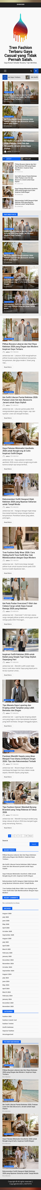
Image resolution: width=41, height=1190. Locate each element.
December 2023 (7, 1003)
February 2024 (7, 996)
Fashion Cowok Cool (9, 1020)
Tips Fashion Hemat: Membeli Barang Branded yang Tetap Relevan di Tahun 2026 (20, 792)
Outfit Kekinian (9, 140)
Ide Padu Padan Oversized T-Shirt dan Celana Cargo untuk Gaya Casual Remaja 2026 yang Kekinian (20, 589)
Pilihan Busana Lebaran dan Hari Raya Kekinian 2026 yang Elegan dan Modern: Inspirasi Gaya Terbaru (7, 167)
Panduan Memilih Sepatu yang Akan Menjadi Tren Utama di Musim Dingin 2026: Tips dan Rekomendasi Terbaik (20, 742)
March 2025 (6, 949)
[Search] (31, 71)
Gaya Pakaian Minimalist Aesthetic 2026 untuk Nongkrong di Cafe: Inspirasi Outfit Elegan (19, 146)
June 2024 (5, 981)
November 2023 (8, 1006)
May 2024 (5, 985)
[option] (20, 142)
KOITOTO (28, 1184)
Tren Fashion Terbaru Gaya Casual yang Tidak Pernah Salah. (20, 53)
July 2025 (5, 942)
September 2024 (8, 971)
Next (30, 836)
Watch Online (36, 70)
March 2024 (6, 992)
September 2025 (8, 935)
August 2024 (6, 974)
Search (5, 840)
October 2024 (7, 967)
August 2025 (6, 938)
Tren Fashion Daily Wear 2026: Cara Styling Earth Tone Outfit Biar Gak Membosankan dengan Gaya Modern (20, 538)
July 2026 (5, 917)
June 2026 (5, 921)
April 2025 (5, 946)
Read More (8, 367)
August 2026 (6, 913)
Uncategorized (7, 1034)
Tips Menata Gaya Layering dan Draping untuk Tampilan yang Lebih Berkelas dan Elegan (20, 691)
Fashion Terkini (9, 92)
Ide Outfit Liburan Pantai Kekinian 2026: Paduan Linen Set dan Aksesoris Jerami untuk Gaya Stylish (7, 179)
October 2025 (7, 931)
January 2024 (7, 999)
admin (9, 151)
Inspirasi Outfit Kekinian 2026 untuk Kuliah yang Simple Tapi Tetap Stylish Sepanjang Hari (20, 640)
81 (26, 836)
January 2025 (7, 956)
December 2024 (7, 960)
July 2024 (5, 978)
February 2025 (7, 953)
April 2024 (5, 988)
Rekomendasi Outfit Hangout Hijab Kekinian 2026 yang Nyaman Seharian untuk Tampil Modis (7, 203)
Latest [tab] (9, 159)
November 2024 (8, 963)
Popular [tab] (27, 159)
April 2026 (5, 928)
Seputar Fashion (9, 700)
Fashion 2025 (7, 1016)
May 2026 (5, 924)
